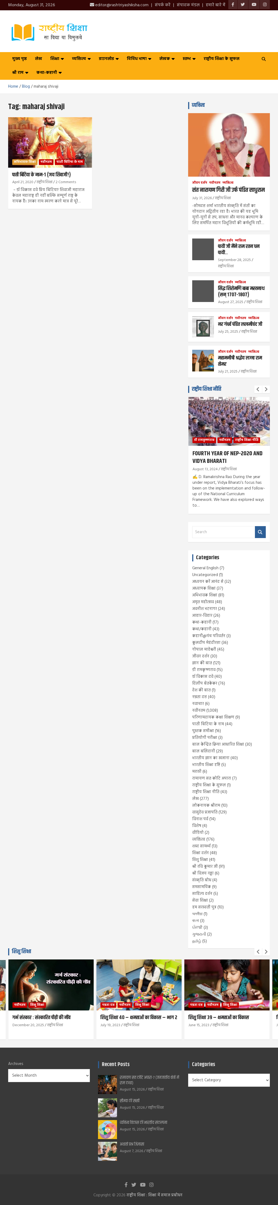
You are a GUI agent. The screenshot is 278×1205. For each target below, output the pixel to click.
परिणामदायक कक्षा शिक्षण (213, 717)
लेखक (164, 59)
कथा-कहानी (46, 72)
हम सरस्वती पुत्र (204, 907)
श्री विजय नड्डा (203, 873)
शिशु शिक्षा (200, 860)
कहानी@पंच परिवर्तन (208, 636)
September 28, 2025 (234, 260)
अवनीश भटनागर (204, 609)
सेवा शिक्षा (200, 900)
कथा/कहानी (201, 629)
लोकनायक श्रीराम (206, 805)
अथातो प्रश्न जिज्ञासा (132, 1144)
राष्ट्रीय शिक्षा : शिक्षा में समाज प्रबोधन (154, 1195)
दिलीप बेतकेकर (204, 683)
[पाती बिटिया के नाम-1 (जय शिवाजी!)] (50, 142)
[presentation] (258, 389)
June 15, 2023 (198, 1025)
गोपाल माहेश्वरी (204, 649)
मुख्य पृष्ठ (19, 59)
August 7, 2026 (131, 1151)
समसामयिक (201, 887)
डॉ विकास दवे (202, 676)
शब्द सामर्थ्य (201, 846)
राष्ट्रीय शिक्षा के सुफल (221, 59)
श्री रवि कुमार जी (205, 866)
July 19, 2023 (110, 1025)
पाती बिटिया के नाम (69, 162)
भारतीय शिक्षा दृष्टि (206, 765)
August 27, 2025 (230, 302)
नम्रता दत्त (199, 697)
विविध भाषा (137, 59)
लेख (38, 59)
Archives (15, 1064)
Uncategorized (205, 575)
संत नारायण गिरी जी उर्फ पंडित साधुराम (228, 190)
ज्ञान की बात (202, 663)
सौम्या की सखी (130, 1101)
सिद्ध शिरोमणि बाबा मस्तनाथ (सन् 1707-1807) (241, 292)
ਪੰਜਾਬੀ (197, 927)
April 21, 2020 (22, 182)
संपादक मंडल (188, 5)
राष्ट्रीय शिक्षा (44, 182)
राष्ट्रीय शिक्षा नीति (206, 389)
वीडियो (198, 832)
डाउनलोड (106, 59)
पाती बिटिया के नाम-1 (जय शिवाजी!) (41, 175)
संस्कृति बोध (201, 880)
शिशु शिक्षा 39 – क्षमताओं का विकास (218, 1018)
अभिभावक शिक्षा (25, 162)
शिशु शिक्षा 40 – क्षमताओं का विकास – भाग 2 (138, 1018)
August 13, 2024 (205, 469)
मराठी (196, 771)
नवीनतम (46, 162)
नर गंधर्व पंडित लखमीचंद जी (240, 324)
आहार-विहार (202, 615)
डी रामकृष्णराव (204, 440)
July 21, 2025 (228, 371)
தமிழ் (196, 941)
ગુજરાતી (199, 934)
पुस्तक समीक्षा (203, 731)
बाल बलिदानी (203, 751)
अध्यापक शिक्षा (204, 588)
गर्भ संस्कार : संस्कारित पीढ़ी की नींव (41, 1018)
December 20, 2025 (28, 1025)
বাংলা (195, 921)
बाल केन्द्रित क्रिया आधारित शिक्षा (218, 744)
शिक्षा (54, 59)
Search (260, 532)
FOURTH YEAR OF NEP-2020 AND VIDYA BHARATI (227, 457)
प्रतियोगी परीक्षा (204, 738)
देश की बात (201, 690)
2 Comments (66, 182)
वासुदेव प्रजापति (204, 812)
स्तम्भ (187, 59)
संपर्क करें (162, 5)
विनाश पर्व (200, 819)
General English (205, 568)
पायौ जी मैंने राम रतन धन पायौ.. (239, 250)
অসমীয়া (197, 914)
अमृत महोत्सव (203, 602)
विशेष (196, 826)
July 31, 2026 (202, 198)
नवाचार (198, 704)
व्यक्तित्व (79, 59)
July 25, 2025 (228, 332)
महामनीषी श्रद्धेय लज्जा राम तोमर (240, 361)
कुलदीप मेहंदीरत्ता (206, 643)
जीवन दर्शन (199, 183)
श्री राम (18, 72)
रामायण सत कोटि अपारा (211, 778)
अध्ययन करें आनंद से (207, 581)
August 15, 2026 (132, 1089)
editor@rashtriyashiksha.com (121, 5)
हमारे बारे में (215, 5)
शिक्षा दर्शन (200, 853)
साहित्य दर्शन (202, 894)
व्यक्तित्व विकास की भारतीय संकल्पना (143, 1122)
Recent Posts (115, 1064)
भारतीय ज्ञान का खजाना (210, 758)
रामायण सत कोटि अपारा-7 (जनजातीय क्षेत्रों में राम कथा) (149, 1080)
